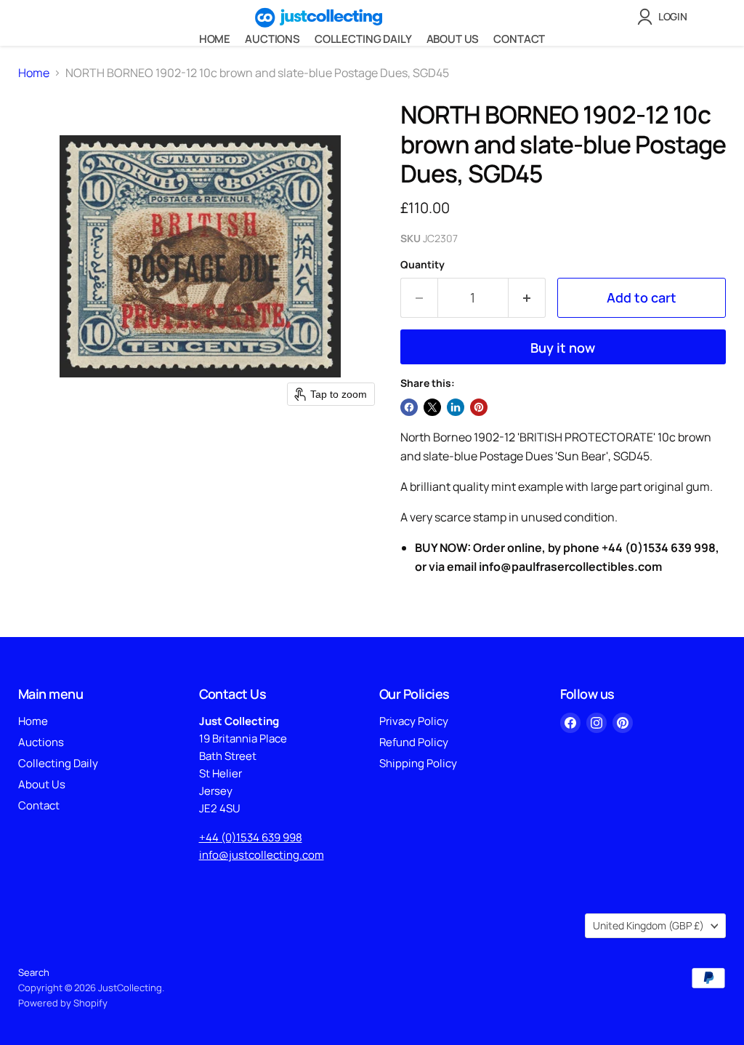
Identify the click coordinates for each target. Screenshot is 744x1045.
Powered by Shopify (63, 1002)
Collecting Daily (363, 38)
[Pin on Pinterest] (479, 407)
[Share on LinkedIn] (455, 407)
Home (214, 38)
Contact (519, 38)
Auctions (272, 38)
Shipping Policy (418, 763)
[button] (665, 16)
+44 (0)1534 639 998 (250, 837)
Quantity (422, 265)
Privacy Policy (413, 721)
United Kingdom (648, 925)
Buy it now (562, 347)
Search (33, 972)
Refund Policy (413, 742)
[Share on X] (432, 407)
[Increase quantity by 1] (527, 298)
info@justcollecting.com (261, 854)
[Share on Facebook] (409, 407)
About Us (453, 38)
